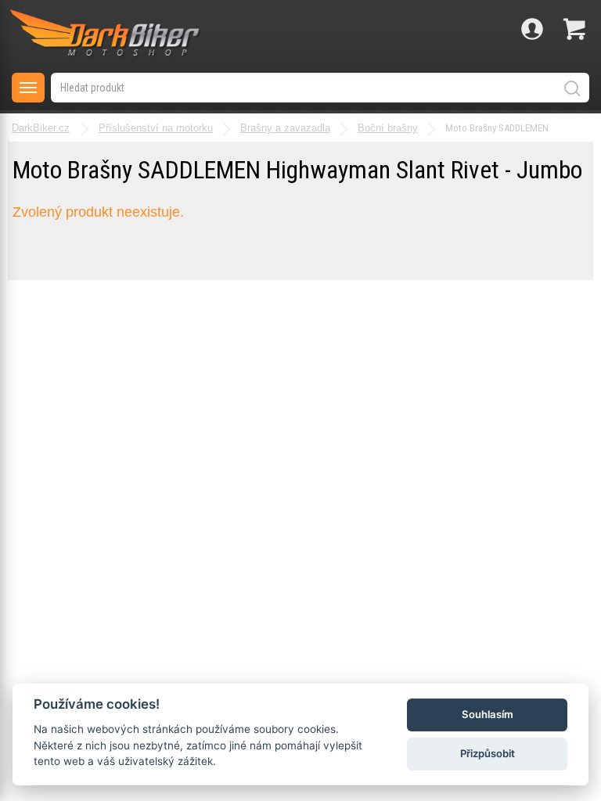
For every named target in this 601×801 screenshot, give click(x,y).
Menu (28, 87)
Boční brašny (388, 128)
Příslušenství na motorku (156, 128)
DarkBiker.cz (41, 128)
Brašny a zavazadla (285, 128)
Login (532, 29)
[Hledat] (571, 87)
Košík (574, 29)
